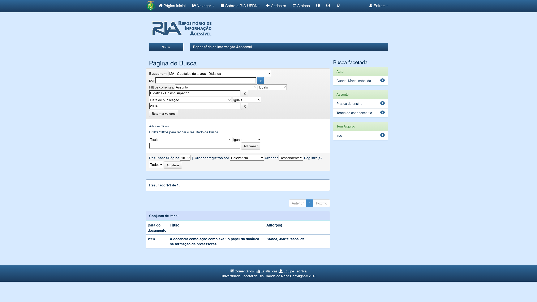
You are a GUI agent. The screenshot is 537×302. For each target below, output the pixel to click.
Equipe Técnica (295, 271)
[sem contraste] (328, 6)
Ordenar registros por (212, 158)
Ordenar (271, 158)
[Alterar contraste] (318, 6)
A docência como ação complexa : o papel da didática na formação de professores (214, 241)
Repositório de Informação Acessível (222, 46)
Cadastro (278, 5)
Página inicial (174, 5)
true (339, 135)
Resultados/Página (164, 158)
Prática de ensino (349, 103)
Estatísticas (269, 271)
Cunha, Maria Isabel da (285, 238)
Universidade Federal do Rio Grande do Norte (255, 275)
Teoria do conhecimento (354, 112)
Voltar (166, 47)
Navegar (204, 5)
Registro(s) (313, 158)
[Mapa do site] (338, 6)
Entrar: (379, 5)
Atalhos (303, 5)
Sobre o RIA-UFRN (241, 5)
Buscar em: (158, 73)
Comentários (244, 271)
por (152, 80)
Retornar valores (164, 113)
